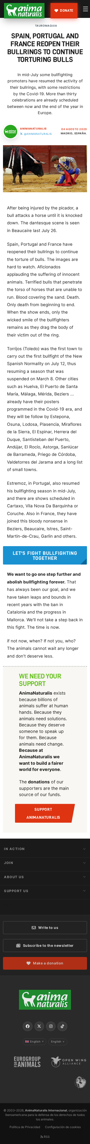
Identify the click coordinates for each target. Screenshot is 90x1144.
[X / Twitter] (39, 1026)
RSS (46, 1137)
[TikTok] (62, 1026)
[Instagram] (51, 1026)
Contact (14, 904)
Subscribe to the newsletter (48, 945)
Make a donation (48, 963)
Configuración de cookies (63, 1127)
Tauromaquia (46, 25)
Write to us (48, 927)
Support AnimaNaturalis (43, 813)
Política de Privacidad (25, 1127)
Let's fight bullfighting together (45, 556)
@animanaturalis (38, 134)
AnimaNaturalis (33, 128)
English (37, 1041)
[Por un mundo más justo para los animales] (24, 10)
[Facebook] (27, 1026)
